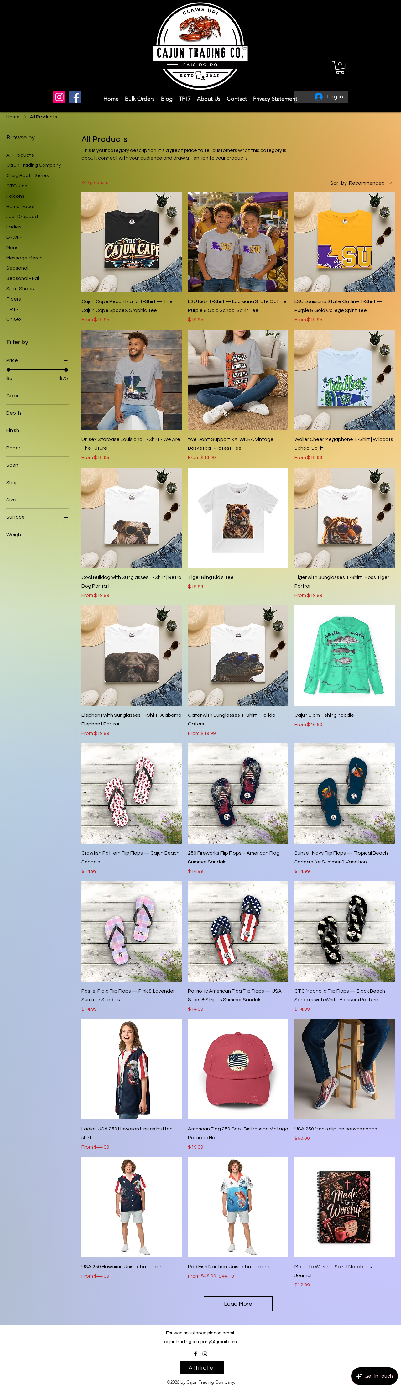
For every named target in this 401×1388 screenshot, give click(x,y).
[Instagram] (59, 97)
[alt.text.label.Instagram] (205, 1354)
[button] (340, 67)
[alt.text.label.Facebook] (195, 1354)
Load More (238, 1304)
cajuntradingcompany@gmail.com (200, 1341)
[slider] (8, 370)
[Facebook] (75, 97)
